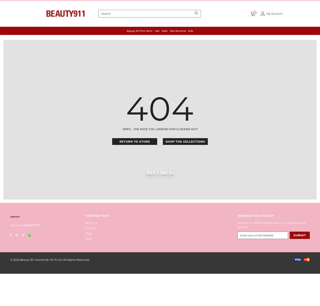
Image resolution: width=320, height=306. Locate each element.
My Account (274, 13)
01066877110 (31, 225)
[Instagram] (17, 235)
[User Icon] (262, 13)
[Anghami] (29, 235)
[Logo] (65, 13)
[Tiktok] (23, 235)
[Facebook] (11, 235)
